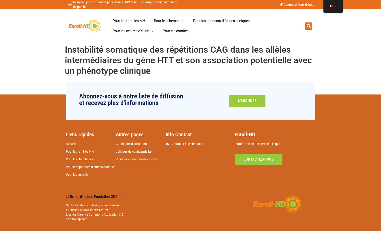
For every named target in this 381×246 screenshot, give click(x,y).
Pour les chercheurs (169, 21)
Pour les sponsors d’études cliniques (221, 21)
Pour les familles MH (129, 21)
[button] (308, 26)
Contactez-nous (258, 159)
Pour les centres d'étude (131, 31)
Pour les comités (176, 31)
